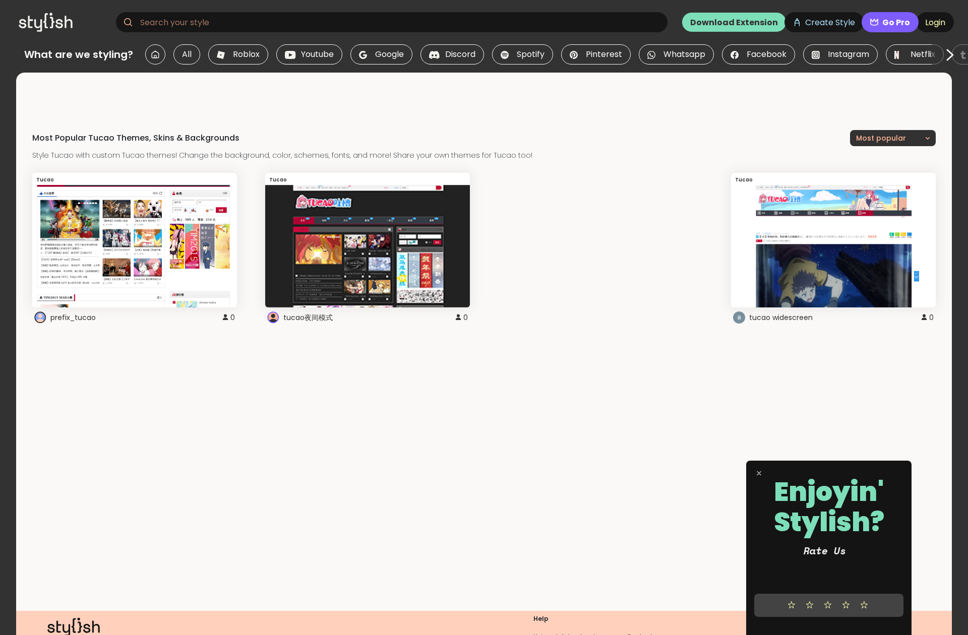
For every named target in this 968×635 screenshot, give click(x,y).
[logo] (63, 22)
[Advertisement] (484, 95)
